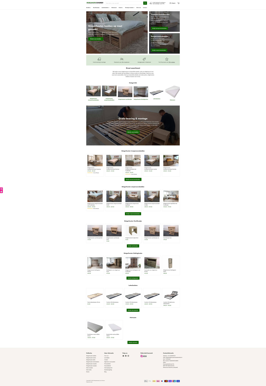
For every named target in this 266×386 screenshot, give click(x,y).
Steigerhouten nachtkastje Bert (95, 237)
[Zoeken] (145, 3)
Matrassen (114, 7)
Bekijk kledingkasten (133, 278)
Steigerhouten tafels (90, 359)
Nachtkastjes (96, 7)
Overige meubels (129, 7)
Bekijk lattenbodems (133, 310)
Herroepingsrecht (108, 367)
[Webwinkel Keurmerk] (143, 356)
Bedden (88, 7)
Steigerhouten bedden (91, 355)
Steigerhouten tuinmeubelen (92, 361)
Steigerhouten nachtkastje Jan (151, 237)
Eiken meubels (89, 367)
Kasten (120, 7)
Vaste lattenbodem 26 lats (93, 302)
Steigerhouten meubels (91, 363)
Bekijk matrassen (133, 342)
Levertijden (106, 357)
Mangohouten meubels (91, 365)
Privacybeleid (107, 363)
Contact (145, 7)
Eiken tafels (89, 369)
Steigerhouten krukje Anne (131, 237)
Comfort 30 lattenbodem (131, 302)
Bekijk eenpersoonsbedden (133, 213)
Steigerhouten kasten (91, 357)
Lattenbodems (105, 7)
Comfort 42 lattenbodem (150, 302)
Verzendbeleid (107, 365)
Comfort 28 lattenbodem (112, 302)
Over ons (138, 7)
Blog (105, 371)
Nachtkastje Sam (167, 237)
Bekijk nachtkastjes (133, 246)
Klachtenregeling (108, 369)
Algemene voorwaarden (109, 361)
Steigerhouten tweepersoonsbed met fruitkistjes (130, 169)
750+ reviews (171, 62)
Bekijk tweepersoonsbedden (133, 179)
